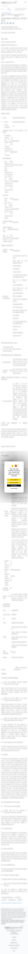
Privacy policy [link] (14, 488)
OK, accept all (14, 479)
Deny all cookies (14, 482)
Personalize (14, 485)
